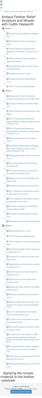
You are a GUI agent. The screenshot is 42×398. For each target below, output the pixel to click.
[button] (1, 2)
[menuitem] (1, 5)
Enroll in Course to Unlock (21, 392)
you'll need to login (30, 389)
